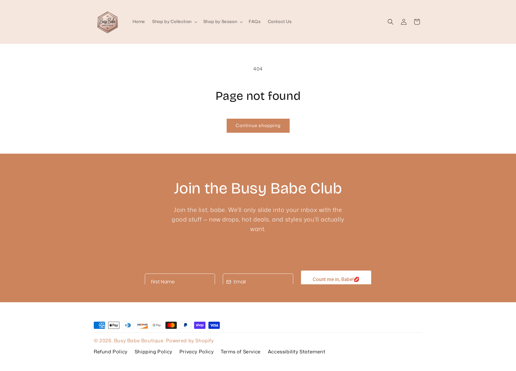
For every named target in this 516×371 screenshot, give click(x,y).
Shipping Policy (153, 351)
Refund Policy (111, 351)
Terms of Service (241, 351)
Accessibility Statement (296, 351)
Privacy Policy (196, 351)
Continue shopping (258, 125)
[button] (174, 21)
